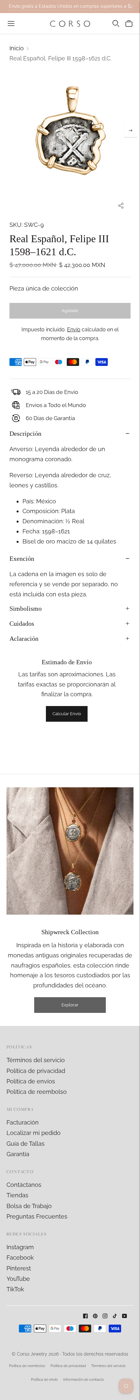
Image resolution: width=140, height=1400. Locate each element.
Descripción (25, 433)
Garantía (18, 1154)
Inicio (16, 48)
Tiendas (17, 1195)
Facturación (23, 1122)
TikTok (15, 1289)
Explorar (70, 1004)
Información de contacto (83, 1379)
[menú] (11, 23)
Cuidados (21, 623)
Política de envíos (31, 1081)
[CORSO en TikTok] (114, 1316)
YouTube (18, 1278)
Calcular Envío (66, 713)
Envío (73, 329)
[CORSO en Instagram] (105, 1316)
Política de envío (44, 1379)
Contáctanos (24, 1184)
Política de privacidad (36, 1070)
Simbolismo (25, 608)
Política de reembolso (37, 1091)
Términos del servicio (36, 1060)
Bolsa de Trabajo (29, 1206)
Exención (21, 558)
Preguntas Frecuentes (37, 1216)
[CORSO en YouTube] (124, 1316)
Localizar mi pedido (34, 1132)
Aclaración (23, 638)
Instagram (20, 1247)
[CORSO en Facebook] (85, 1316)
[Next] (130, 130)
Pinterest (19, 1268)
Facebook (20, 1257)
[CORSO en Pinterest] (95, 1316)
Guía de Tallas (26, 1143)
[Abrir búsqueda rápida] (115, 23)
